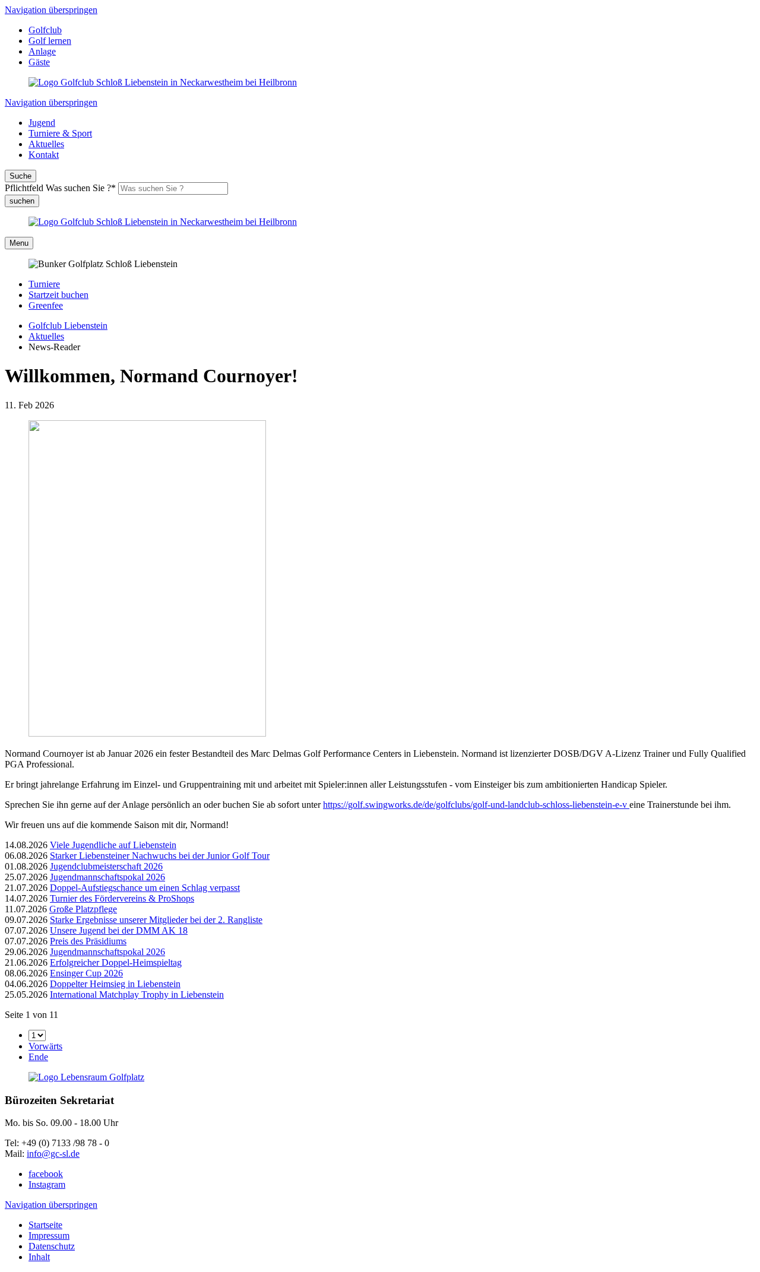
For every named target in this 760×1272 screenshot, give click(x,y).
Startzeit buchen (58, 295)
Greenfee (45, 305)
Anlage (42, 51)
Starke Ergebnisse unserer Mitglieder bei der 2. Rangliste (156, 920)
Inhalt (39, 1257)
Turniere (44, 284)
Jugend (41, 123)
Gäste (39, 62)
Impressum (48, 1235)
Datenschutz (51, 1246)
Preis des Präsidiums (88, 941)
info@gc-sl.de (53, 1154)
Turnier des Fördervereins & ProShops (122, 898)
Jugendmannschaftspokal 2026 (107, 877)
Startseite (45, 1225)
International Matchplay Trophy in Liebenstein (137, 994)
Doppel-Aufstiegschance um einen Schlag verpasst (145, 888)
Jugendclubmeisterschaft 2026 (106, 866)
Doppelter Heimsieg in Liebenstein (115, 984)
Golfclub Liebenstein (67, 326)
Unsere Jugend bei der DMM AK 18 (119, 930)
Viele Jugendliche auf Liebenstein (113, 845)
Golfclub (45, 30)
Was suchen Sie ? (60, 188)
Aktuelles (46, 144)
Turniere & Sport (60, 133)
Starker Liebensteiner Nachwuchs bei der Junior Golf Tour (160, 856)
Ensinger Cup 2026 (86, 973)
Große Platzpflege (83, 909)
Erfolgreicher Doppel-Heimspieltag (116, 962)
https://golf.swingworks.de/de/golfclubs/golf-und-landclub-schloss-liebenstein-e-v (476, 805)
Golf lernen (49, 41)
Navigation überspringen (51, 10)
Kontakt (43, 155)
